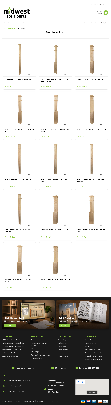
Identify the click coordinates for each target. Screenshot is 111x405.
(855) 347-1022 (20, 386)
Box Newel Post (36, 340)
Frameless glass (63, 350)
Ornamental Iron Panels (10, 356)
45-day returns (60, 368)
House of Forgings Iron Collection (13, 346)
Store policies (29, 401)
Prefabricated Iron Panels (10, 353)
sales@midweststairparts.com (18, 380)
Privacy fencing (63, 356)
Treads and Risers (37, 358)
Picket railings (62, 340)
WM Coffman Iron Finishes (93, 350)
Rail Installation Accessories (40, 355)
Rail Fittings (35, 352)
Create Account (86, 23)
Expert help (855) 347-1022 (89, 368)
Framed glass (62, 346)
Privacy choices (55, 401)
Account (87, 346)
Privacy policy (41, 401)
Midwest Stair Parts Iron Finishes (95, 353)
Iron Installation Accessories (11, 350)
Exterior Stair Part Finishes (93, 359)
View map (92, 392)
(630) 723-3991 (18, 391)
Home (5, 28)
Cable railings (62, 343)
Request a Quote (90, 343)
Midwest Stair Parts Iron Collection (13, 343)
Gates (60, 353)
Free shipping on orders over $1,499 (28, 368)
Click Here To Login (100, 23)
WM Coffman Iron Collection (11, 340)
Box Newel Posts (12, 28)
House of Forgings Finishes (93, 356)
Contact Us (88, 340)
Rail (32, 349)
